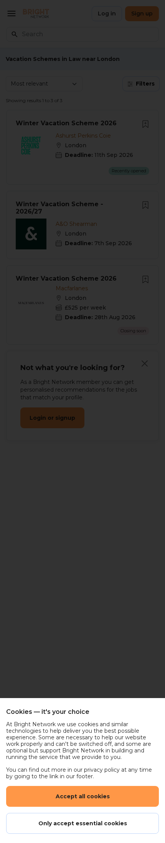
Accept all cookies (83, 796)
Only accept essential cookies (82, 823)
